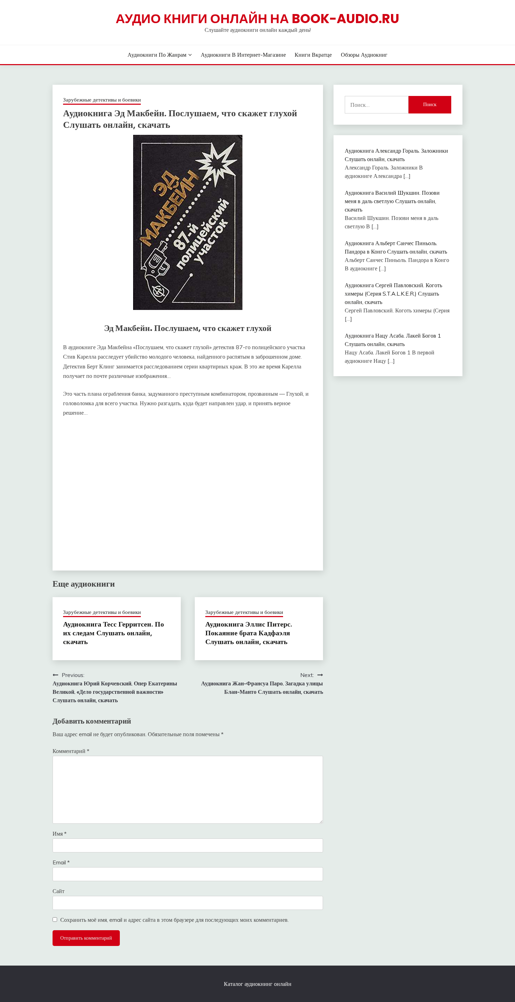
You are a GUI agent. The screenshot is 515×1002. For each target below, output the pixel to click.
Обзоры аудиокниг (364, 54)
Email (61, 862)
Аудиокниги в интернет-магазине (243, 54)
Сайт (58, 890)
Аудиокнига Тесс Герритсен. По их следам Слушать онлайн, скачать (113, 633)
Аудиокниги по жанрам (157, 54)
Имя (60, 833)
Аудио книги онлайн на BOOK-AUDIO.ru (257, 18)
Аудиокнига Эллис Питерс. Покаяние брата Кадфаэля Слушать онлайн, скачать (248, 633)
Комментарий (71, 750)
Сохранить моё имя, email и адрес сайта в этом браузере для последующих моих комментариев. (174, 919)
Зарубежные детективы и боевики (102, 99)
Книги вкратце (313, 54)
